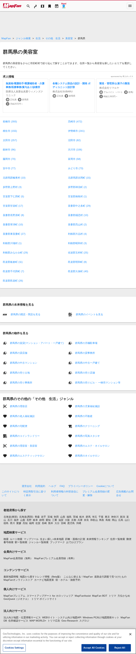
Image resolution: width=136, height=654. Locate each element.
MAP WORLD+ (38, 620)
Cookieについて (105, 486)
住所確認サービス (18, 620)
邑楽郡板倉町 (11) (13, 262)
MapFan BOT (99, 595)
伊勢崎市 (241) (76, 130)
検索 (6, 539)
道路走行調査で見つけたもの (110, 576)
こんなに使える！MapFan (78, 576)
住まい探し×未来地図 (52, 539)
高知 (25, 523)
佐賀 (37, 523)
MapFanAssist (83, 595)
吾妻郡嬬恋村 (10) (78, 215)
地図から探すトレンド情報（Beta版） (41, 576)
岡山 (114, 520)
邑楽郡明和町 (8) (77, 262)
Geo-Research (69, 620)
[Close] (130, 634)
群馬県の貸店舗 (18, 352)
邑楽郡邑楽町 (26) (13, 280)
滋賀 (60, 520)
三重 (54, 520)
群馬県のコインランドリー (25, 435)
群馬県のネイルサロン (87, 455)
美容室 (69, 38)
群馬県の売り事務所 (21, 382)
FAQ (62, 486)
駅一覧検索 (21, 542)
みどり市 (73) (75, 168)
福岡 (31, 523)
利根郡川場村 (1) (12, 243)
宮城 (49, 516)
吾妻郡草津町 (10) (13, 224)
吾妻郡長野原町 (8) (13, 215)
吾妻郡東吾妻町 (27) (14, 233)
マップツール (31, 539)
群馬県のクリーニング (87, 425)
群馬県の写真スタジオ (87, 435)
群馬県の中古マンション (23, 362)
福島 (69, 516)
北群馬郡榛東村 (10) (14, 177)
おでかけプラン (75, 542)
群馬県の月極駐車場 (86, 342)
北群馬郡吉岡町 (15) (79, 177)
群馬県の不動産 (83, 416)
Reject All (119, 647)
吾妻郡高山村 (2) (77, 224)
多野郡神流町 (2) (77, 187)
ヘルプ (52, 486)
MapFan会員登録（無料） (18, 558)
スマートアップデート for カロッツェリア (50, 595)
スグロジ (84, 620)
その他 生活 (53, 38)
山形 (62, 516)
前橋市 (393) (10, 121)
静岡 (41, 520)
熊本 (50, 523)
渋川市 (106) (75, 149)
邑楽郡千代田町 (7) (13, 271)
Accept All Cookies (93, 647)
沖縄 (78, 523)
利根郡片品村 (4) (77, 233)
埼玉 (94, 516)
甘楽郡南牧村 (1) (77, 196)
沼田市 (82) (74, 140)
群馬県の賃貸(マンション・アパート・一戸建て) (37, 342)
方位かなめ (124, 595)
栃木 (81, 516)
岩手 (43, 516)
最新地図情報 (11, 576)
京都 (73, 520)
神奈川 (115, 516)
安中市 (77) (9, 168)
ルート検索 (16, 539)
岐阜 (35, 520)
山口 (127, 520)
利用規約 (40, 486)
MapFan (6, 38)
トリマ (112, 595)
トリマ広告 (54, 620)
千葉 (100, 516)
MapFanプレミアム (14, 595)
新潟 (122, 516)
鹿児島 (71, 523)
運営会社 (27, 486)
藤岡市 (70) (9, 159)
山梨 (22, 520)
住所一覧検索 (117, 539)
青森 (37, 516)
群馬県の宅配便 (18, 425)
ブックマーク (57, 542)
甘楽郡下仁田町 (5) (13, 196)
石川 (9, 520)
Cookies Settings (14, 647)
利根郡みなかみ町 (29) (15, 252)
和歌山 (94, 520)
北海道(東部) (11, 516)
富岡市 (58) (74, 159)
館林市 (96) (9, 149)
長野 (29, 520)
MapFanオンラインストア (18, 579)
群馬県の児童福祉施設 (87, 406)
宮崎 (63, 523)
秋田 (56, 516)
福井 (16, 520)
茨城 (75, 516)
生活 (38, 38)
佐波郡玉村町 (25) (78, 252)
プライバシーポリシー (80, 486)
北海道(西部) (26, 516)
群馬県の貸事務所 (85, 352)
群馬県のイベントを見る (89, 314)
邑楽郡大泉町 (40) (78, 271)
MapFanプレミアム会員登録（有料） (55, 558)
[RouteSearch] (35, 5)
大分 (57, 523)
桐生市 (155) (10, 130)
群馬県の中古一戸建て (87, 362)
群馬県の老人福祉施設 (22, 416)
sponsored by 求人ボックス (122, 76)
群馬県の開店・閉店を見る (25, 314)
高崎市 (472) (75, 121)
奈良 (86, 520)
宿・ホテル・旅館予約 (67, 579)
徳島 (6, 523)
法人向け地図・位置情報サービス (22, 617)
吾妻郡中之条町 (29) (79, 205)
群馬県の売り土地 (20, 372)
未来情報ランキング (97, 539)
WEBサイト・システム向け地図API (61, 617)
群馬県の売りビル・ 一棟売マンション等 (97, 382)
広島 (120, 520)
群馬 (88, 516)
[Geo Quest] (63, 5)
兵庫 (80, 520)
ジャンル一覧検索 (39, 542)
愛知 (48, 520)
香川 (12, 523)
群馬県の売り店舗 (85, 372)
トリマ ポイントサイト (44, 598)
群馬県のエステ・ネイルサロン (92, 445)
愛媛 (18, 523)
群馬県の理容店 (18, 406)
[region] (68, 641)
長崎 (44, 523)
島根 (108, 520)
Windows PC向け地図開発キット (101, 617)
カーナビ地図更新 (44, 579)
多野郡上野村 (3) (12, 187)
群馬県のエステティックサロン (27, 455)
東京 (107, 516)
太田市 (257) (10, 140)
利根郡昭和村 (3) (77, 243)
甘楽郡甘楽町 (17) (13, 205)
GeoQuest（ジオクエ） (17, 598)
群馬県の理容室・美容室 (23, 445)
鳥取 (101, 520)
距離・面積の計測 (75, 539)
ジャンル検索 (23, 38)
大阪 (67, 520)
